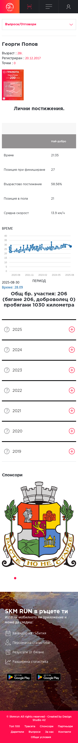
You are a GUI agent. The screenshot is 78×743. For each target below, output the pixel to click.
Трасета (29, 726)
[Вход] (68, 6)
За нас (49, 731)
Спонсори (46, 726)
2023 (17, 370)
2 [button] (10, 578)
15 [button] (36, 583)
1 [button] (4, 578)
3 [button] (15, 578)
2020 (17, 431)
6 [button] (31, 578)
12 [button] (63, 578)
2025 (17, 329)
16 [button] (42, 583)
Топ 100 (14, 726)
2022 (17, 390)
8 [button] (42, 578)
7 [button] (36, 578)
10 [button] (52, 578)
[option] (39, 524)
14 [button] (73, 578)
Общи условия (41, 737)
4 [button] (20, 578)
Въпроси (35, 731)
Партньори (65, 726)
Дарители (17, 731)
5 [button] (26, 578)
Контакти (64, 731)
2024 (17, 350)
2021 (16, 411)
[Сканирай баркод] (29, 6)
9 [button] (47, 578)
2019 (16, 451)
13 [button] (68, 578)
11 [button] (57, 578)
